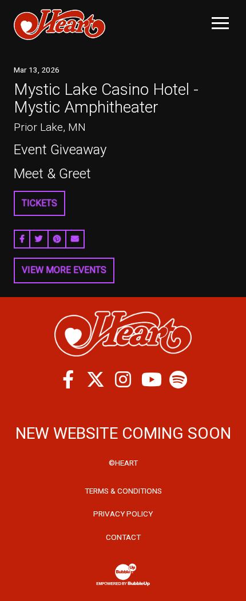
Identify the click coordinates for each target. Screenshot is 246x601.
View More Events (64, 270)
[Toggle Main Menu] (220, 23)
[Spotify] (178, 379)
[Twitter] (95, 379)
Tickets (39, 203)
